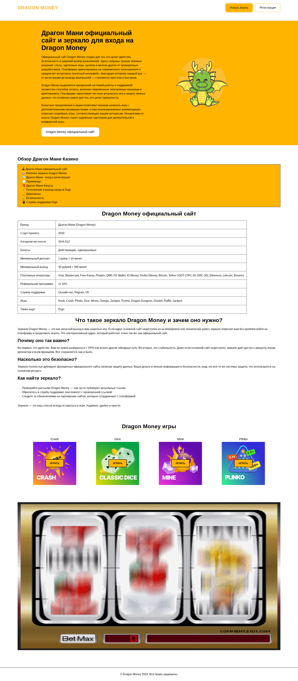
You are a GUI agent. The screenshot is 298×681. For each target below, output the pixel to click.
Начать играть (239, 7)
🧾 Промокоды (31, 181)
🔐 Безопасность (33, 198)
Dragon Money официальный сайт (70, 132)
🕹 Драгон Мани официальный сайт (44, 169)
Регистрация (268, 7)
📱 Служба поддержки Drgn (40, 202)
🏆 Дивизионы (31, 193)
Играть (54, 463)
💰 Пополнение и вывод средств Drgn (46, 189)
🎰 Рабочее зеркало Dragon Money (44, 173)
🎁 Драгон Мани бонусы (37, 185)
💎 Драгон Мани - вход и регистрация (46, 177)
